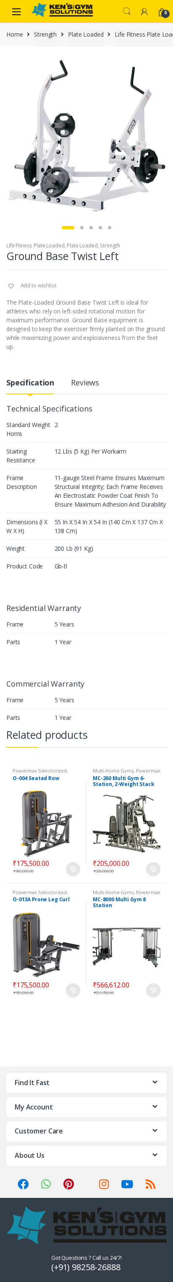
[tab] (30, 386)
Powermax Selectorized (40, 770)
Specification (30, 383)
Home (14, 34)
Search (126, 11)
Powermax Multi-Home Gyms (126, 773)
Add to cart (72, 869)
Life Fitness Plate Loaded (35, 245)
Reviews (85, 383)
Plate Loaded (85, 34)
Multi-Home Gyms (113, 770)
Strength (45, 34)
